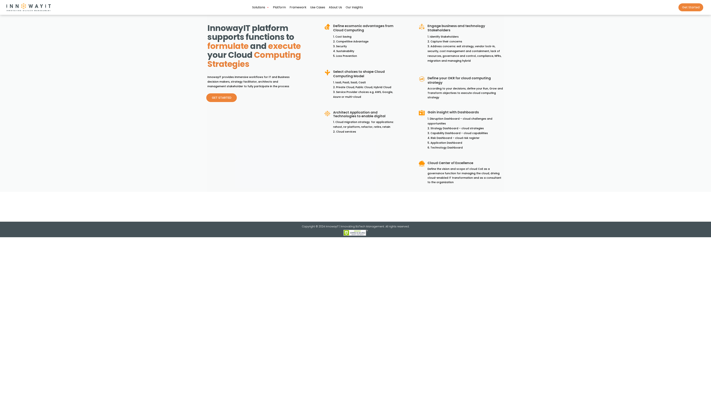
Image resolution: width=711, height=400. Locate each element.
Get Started (691, 7)
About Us (335, 7)
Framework (298, 7)
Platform (279, 7)
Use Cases (317, 7)
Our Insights (354, 7)
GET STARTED (221, 98)
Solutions (258, 7)
